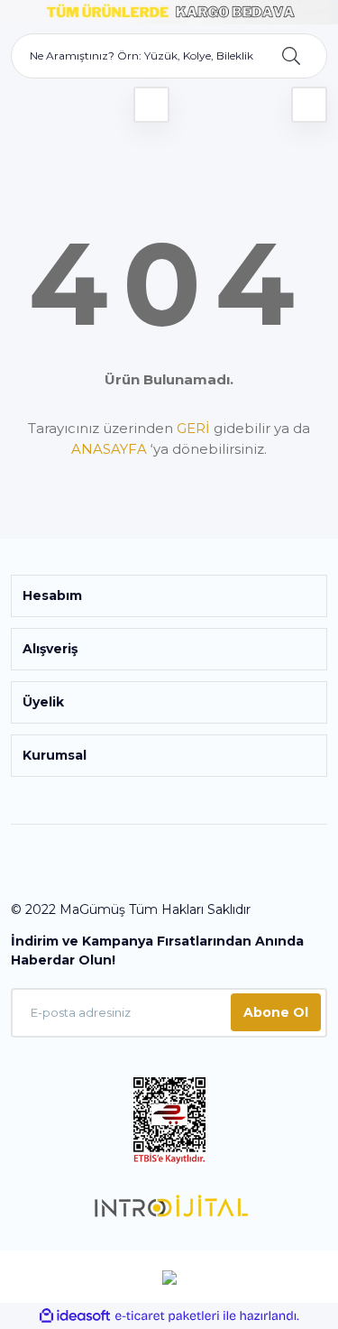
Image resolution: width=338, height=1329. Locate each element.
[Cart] (309, 105)
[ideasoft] (75, 1315)
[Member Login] (151, 105)
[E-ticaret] (167, 1316)
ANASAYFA (109, 448)
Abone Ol (275, 1012)
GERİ (193, 428)
